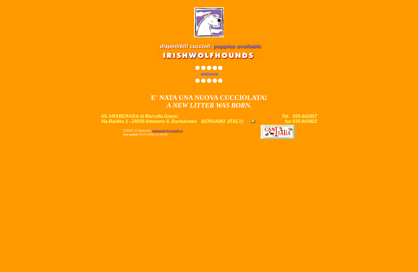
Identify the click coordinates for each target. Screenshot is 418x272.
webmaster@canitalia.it (167, 130)
